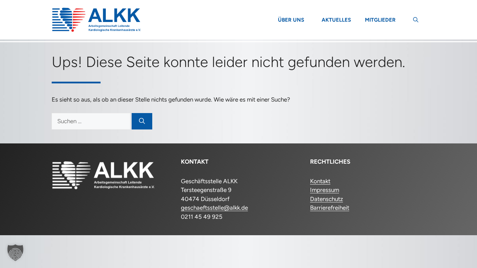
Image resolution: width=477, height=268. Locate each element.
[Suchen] (142, 121)
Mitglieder (380, 20)
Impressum (324, 189)
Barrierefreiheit (329, 207)
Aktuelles (336, 20)
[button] (415, 19)
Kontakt (320, 181)
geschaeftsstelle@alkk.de (214, 207)
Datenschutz (326, 198)
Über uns (291, 20)
